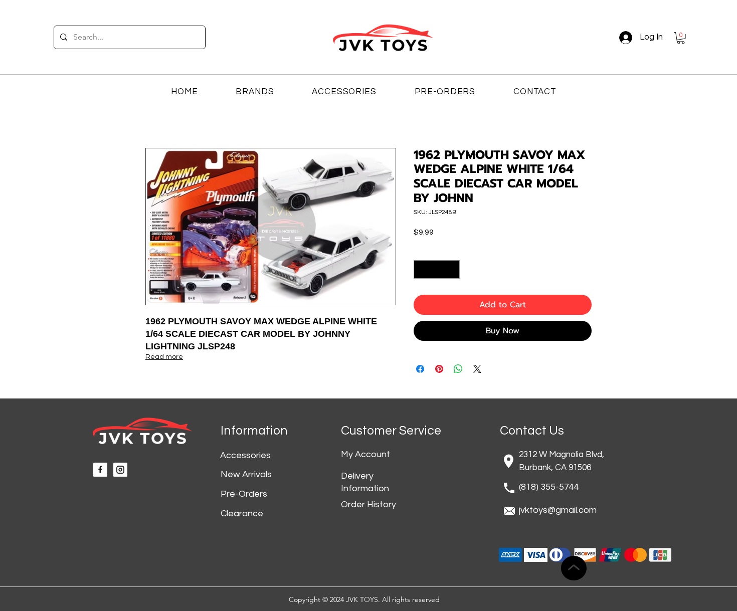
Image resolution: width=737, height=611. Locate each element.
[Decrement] (421, 269)
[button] (681, 38)
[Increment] (452, 269)
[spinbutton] (437, 269)
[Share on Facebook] (420, 369)
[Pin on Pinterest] (439, 369)
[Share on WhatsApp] (458, 369)
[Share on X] (477, 369)
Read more (164, 356)
